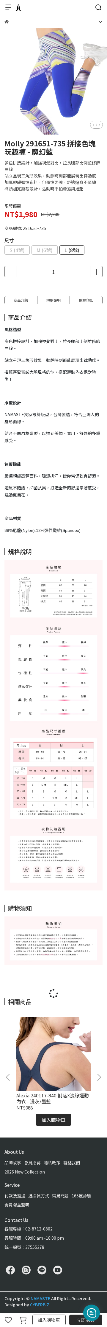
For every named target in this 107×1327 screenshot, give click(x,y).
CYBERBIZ (39, 1305)
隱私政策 (52, 1163)
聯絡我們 (71, 1163)
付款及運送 (14, 1196)
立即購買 (86, 1320)
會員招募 (32, 1163)
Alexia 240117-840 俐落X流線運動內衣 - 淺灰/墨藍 (52, 1098)
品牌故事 (12, 1163)
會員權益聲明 (16, 1205)
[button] (99, 1077)
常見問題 (60, 1196)
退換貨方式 (38, 1196)
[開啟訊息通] (91, 1313)
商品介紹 (21, 300)
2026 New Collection (24, 1172)
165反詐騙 (81, 1196)
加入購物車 (49, 1320)
